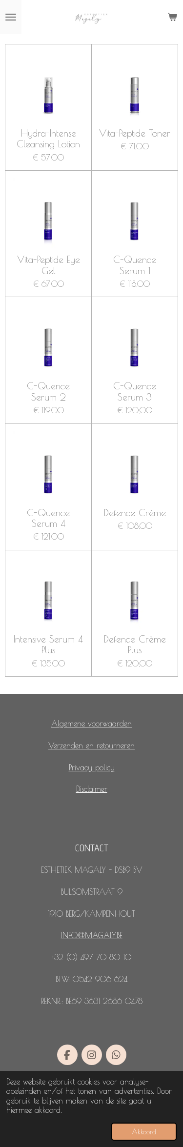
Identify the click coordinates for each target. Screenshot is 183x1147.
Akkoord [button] (144, 1131)
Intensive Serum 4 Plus (48, 644)
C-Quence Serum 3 (134, 391)
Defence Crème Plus (135, 644)
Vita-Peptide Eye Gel (48, 265)
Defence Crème (135, 512)
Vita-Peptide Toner (134, 133)
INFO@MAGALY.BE (91, 935)
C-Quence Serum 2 (48, 391)
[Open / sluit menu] (10, 17)
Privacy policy (92, 767)
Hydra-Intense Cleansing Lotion (48, 138)
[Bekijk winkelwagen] (172, 17)
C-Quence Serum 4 (48, 518)
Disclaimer (91, 789)
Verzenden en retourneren (91, 745)
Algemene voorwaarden (91, 723)
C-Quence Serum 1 (134, 265)
